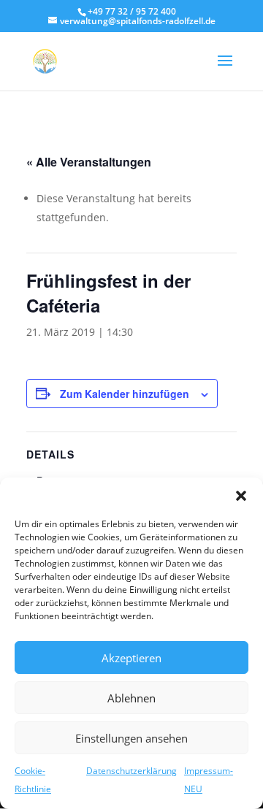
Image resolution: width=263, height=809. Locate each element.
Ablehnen (131, 698)
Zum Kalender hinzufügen (124, 393)
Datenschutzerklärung (131, 770)
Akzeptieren (131, 658)
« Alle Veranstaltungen (88, 161)
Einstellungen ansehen (131, 738)
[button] (241, 495)
